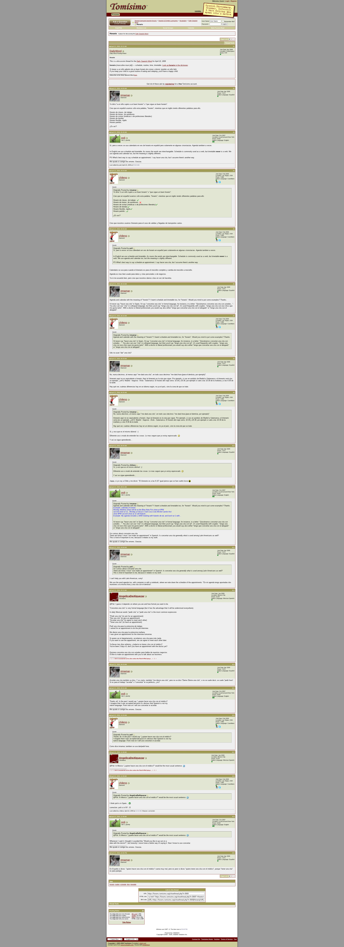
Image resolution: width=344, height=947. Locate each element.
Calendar (191, 28)
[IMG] (133, 917)
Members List (141, 28)
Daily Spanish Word (141, 34)
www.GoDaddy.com (127, 945)
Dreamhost (146, 945)
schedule (123, 884)
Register (234, 1)
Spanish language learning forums (146, 20)
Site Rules (126, 922)
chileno (123, 177)
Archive (217, 939)
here (135, 75)
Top (235, 939)
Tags (111, 881)
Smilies (134, 915)
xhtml (141, 943)
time (128, 884)
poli (123, 137)
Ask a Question (120, 22)
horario (112, 884)
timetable (133, 884)
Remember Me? (229, 21)
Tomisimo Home (207, 939)
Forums (115, 14)
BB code (134, 914)
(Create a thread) (120, 23)
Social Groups (168, 28)
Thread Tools (229, 43)
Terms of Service (227, 939)
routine (117, 884)
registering (169, 84)
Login (227, 1)
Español (198, 11)
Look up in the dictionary (175, 65)
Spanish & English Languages (168, 20)
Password (205, 24)
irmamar (125, 95)
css (144, 943)
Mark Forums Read (217, 28)
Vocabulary (183, 20)
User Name (205, 21)
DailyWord (116, 51)
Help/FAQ (118, 28)
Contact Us (196, 939)
